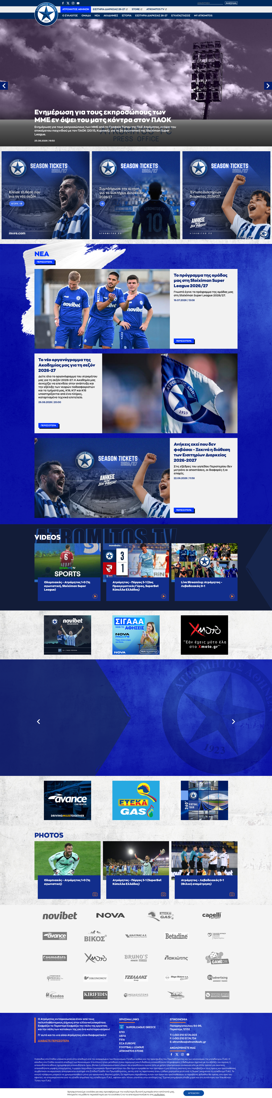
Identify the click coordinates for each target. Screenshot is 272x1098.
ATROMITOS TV (155, 9)
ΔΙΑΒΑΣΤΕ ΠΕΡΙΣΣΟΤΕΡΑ (53, 1041)
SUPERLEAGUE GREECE (141, 1027)
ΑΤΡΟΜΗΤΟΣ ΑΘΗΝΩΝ (75, 9)
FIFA (122, 1040)
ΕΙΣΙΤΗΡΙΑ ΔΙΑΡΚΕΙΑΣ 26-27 (109, 9)
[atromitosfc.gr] (46, 25)
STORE (136, 9)
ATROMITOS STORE (131, 1051)
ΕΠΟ (122, 1032)
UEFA (122, 1036)
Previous (4, 86)
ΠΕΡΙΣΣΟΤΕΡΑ (44, 262)
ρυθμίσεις (159, 1094)
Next (268, 86)
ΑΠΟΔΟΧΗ (193, 1093)
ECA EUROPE (127, 1043)
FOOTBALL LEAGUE (131, 1047)
